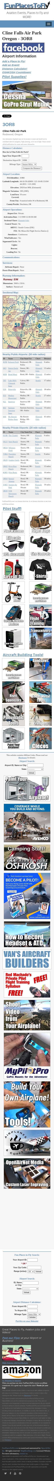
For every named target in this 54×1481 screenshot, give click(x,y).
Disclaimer (8, 1440)
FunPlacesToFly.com (10, 1448)
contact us (24, 1453)
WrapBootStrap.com (28, 1451)
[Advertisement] (27, 1217)
